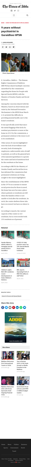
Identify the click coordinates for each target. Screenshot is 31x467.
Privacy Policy (22, 459)
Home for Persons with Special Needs (17, 23)
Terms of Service (19, 460)
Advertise (15, 459)
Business (24, 444)
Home (3, 444)
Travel (14, 451)
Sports (6, 448)
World (23, 448)
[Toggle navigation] (14, 15)
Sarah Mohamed (8, 42)
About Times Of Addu (6, 459)
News (2, 23)
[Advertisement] (15, 419)
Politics (16, 444)
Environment (14, 448)
